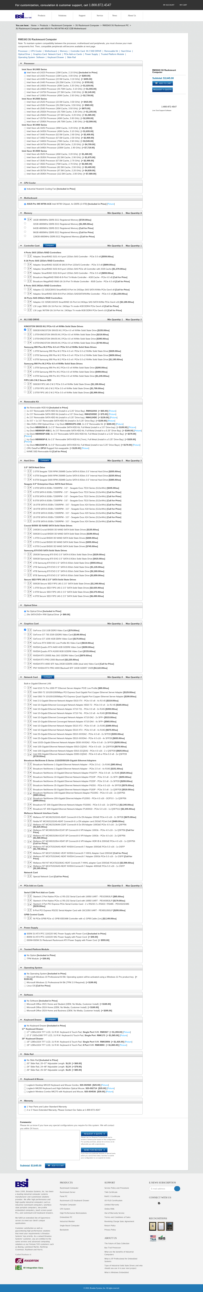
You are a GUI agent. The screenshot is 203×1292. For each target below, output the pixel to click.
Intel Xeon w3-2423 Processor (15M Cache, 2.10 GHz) (62, 72)
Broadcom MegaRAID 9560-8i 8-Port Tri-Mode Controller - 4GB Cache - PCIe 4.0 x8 (80, 277)
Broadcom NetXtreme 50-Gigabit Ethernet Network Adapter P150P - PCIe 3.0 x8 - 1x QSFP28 (83, 790)
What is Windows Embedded (116, 1272)
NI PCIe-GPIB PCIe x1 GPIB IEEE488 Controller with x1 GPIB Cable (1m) (75, 919)
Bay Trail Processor (112, 1248)
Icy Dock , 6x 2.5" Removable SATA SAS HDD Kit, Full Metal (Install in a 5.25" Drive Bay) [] (80, 435)
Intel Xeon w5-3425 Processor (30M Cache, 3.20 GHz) (59, 128)
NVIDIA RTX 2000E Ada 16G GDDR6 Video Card (62, 655)
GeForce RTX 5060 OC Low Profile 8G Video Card (63, 643)
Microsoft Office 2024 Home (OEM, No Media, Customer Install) (63, 1007)
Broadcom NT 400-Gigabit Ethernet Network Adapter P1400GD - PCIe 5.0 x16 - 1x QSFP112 (84, 809)
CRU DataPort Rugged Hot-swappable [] (58, 448)
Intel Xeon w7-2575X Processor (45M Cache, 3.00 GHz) (60, 118)
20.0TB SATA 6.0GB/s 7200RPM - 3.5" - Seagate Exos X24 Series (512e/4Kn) (77, 517)
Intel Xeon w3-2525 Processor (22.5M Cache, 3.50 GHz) (59, 102)
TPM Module (38, 958)
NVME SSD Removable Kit (47, 451)
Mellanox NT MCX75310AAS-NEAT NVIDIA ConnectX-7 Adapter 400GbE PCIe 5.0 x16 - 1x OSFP (79, 867)
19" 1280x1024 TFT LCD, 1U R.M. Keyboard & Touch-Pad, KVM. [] (77, 1045)
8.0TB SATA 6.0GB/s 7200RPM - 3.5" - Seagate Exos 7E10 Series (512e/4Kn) (77, 500)
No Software (42, 1001)
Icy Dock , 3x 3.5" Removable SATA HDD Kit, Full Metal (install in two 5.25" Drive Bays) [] (83, 445)
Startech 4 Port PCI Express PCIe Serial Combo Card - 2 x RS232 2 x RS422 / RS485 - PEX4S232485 (81, 905)
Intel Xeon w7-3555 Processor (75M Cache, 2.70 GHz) (59, 164)
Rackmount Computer (61, 25)
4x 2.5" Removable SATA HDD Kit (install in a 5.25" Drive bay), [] (72, 417)
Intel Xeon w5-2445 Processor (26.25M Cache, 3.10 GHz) (60, 82)
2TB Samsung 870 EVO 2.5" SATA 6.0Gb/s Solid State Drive (68, 567)
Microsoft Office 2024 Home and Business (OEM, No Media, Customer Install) (69, 1010)
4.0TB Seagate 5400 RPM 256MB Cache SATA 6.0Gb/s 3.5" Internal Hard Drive (77, 476)
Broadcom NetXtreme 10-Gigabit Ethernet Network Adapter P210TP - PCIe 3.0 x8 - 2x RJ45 (82, 773)
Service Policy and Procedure (116, 1188)
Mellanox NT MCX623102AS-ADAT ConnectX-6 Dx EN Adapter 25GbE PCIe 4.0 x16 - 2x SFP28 (84, 817)
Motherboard (51, 51)
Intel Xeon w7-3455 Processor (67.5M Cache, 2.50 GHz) (60, 138)
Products (41, 15)
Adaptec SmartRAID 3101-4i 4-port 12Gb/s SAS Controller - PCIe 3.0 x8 (73, 256)
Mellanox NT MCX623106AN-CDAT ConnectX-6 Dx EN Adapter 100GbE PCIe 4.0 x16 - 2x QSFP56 (79, 826)
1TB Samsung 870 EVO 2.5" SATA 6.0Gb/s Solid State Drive (67, 563)
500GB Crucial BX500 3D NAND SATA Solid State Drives (66, 534)
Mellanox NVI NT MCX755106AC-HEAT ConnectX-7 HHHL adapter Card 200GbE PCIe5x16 (83, 863)
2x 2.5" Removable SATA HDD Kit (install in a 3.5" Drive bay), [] (71, 414)
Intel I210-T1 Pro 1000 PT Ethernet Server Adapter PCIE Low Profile (71, 688)
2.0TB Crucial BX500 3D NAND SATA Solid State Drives (65, 542)
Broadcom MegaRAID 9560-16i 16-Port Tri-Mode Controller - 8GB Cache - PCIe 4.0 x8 (81, 281)
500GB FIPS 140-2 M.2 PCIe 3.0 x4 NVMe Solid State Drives (69, 384)
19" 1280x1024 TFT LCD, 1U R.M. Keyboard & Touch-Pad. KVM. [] (79, 1042)
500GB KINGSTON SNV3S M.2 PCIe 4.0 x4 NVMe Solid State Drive (71, 330)
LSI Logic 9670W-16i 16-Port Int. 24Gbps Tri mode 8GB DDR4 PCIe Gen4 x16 (77, 310)
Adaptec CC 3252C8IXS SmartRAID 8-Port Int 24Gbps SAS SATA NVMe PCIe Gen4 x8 (81, 290)
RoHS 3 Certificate (112, 1196)
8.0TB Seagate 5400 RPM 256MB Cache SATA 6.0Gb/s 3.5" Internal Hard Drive (77, 480)
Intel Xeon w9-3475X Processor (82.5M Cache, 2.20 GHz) (61, 144)
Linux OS (38, 985)
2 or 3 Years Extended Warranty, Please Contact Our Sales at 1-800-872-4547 (63, 1110)
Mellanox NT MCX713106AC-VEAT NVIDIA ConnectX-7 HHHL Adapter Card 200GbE (80, 853)
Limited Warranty (111, 1205)
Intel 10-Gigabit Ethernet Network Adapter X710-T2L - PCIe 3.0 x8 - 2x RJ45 (75, 709)
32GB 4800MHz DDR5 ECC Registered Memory (63, 224)
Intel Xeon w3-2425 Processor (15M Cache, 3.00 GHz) (58, 76)
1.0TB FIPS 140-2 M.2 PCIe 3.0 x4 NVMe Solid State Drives (68, 388)
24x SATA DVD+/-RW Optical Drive (48, 614)
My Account (168, 5)
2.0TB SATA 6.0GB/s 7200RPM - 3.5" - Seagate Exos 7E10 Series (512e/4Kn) (76, 488)
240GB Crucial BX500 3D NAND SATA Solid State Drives (66, 530)
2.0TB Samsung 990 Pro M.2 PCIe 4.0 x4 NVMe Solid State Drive (70, 372)
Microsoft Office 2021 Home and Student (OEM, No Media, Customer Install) (69, 1004)
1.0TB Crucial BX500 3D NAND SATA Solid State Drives (65, 538)
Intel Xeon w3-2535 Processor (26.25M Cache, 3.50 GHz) (60, 105)
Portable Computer (68, 1205)
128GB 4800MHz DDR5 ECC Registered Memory (64, 236)
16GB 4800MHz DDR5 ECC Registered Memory (62, 220)
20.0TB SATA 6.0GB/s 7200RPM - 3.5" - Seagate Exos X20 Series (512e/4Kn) (77, 513)
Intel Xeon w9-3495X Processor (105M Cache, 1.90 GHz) (61, 147)
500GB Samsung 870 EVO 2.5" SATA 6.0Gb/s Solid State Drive (69, 559)
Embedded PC (66, 1217)
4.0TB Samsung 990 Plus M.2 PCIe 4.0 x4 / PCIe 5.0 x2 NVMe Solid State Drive (78, 359)
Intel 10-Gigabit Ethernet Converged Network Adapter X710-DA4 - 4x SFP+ (74, 721)
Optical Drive (24, 54)
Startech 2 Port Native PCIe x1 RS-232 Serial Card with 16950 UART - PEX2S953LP (78, 896)
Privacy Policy (110, 1230)
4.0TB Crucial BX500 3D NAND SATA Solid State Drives (65, 546)
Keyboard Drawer (56, 57)
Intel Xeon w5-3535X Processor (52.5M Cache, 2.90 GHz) (61, 157)
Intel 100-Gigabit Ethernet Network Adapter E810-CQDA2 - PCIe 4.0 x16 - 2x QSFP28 (80, 747)
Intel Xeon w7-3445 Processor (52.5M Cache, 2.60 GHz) (60, 134)
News (114, 15)
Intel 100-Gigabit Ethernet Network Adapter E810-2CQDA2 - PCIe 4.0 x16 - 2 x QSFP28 (80, 751)
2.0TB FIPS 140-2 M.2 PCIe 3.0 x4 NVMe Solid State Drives (68, 392)
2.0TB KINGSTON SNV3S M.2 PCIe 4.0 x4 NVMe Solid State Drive (71, 339)
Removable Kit (111, 51)
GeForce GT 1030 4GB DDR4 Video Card (59, 639)
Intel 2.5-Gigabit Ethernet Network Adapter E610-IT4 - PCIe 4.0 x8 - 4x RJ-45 (75, 701)
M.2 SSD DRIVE (93, 51)
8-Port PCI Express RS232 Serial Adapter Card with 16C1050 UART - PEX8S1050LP (79, 910)
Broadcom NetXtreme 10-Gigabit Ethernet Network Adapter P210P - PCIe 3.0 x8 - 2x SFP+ (82, 777)
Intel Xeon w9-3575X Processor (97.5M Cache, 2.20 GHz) (61, 170)
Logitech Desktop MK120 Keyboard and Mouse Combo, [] (68, 1085)
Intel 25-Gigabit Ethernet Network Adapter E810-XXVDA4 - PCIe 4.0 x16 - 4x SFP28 (79, 738)
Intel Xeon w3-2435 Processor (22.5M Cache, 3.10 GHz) (59, 79)
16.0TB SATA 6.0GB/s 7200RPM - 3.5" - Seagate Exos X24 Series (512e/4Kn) (77, 505)
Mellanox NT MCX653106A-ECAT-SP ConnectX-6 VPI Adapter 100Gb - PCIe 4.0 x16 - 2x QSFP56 (79, 837)
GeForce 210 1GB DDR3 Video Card (56, 630)
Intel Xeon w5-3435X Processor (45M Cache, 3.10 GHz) (60, 131)
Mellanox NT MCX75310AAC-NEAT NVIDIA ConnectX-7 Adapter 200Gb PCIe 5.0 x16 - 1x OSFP (82, 857)
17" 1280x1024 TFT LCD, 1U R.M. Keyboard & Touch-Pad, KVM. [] (79, 1032)
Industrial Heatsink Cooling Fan (51, 189)
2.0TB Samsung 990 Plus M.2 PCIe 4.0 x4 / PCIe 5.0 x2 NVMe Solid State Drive (77, 355)
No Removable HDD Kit (47, 407)
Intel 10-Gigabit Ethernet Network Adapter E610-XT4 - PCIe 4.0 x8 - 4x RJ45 (75, 730)
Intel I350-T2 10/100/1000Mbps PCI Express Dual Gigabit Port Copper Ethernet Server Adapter (84, 692)
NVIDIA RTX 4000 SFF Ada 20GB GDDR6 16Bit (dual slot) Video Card (73, 664)
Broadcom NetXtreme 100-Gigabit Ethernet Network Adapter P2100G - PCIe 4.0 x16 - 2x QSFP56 (79, 794)
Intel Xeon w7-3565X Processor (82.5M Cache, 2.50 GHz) (61, 167)
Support (82, 15)
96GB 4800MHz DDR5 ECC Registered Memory (63, 232)
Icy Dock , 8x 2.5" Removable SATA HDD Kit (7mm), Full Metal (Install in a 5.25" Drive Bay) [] (80, 440)
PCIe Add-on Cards (73, 54)
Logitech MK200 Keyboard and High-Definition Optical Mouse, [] (71, 1088)
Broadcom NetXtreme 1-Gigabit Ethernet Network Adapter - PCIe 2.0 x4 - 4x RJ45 (78, 769)
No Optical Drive (44, 611)
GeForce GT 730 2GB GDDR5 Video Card (59, 635)
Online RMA (109, 1209)
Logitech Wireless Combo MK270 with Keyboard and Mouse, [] (70, 1091)
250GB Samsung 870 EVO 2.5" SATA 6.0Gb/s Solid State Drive (69, 554)
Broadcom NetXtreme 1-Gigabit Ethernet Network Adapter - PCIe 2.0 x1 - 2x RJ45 (77, 764)
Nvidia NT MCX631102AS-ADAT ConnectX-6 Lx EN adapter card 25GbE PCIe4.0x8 (78, 821)
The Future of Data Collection (116, 1243)
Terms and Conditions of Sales (117, 1217)
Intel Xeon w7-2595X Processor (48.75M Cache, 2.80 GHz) (61, 121)
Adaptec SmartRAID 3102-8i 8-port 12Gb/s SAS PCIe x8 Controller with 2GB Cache (79, 269)
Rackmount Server (67, 1192)
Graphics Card (40, 54)
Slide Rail (71, 57)
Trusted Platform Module (112, 54)
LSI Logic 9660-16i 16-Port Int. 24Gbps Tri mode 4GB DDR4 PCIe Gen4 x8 (76, 306)
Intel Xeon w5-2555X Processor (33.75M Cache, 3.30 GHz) (61, 112)
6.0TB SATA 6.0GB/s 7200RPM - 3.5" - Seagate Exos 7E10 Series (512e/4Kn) (77, 496)
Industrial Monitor (67, 1221)
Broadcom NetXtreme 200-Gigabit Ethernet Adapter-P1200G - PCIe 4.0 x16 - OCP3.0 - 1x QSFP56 (79, 799)
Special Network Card (51, 876)
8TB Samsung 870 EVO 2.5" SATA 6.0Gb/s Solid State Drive (68, 575)
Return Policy (109, 1225)
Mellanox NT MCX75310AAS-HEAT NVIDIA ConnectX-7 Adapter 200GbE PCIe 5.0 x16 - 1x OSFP (79, 848)
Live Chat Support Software (161, 110)
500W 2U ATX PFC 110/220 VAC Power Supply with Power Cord (66, 933)
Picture (111, 204)
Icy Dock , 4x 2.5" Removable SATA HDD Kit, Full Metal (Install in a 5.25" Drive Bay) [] (84, 430)
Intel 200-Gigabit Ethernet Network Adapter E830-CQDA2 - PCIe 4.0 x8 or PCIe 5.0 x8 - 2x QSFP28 (80, 755)
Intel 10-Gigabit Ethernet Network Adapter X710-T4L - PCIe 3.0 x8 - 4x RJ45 (75, 713)
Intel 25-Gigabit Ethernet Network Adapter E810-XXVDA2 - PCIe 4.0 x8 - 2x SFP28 (78, 734)
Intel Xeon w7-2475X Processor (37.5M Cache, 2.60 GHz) (61, 92)
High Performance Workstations (73, 1213)
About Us (132, 15)
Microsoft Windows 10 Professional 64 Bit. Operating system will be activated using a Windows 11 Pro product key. (80, 978)
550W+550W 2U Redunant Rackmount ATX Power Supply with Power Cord (68, 940)
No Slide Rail (42, 1060)
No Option (41, 955)
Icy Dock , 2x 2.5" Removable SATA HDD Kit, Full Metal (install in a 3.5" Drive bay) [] (81, 427)
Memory (64, 51)
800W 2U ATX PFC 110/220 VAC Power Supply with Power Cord (62, 937)
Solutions (62, 15)
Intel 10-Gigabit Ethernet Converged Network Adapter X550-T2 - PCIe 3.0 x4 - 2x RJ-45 (80, 705)
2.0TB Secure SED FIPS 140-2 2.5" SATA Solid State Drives (68, 592)
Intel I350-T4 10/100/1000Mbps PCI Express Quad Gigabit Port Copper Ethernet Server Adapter (84, 696)
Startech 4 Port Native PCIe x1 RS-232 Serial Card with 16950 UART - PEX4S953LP (79, 901)
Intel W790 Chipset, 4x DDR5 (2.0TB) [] (71, 204)
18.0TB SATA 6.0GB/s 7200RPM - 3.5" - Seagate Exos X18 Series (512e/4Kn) (77, 509)
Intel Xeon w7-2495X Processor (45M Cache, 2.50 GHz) (60, 95)
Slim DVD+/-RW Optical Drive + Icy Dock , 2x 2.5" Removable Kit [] (75, 424)
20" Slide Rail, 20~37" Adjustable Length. (54, 1063)
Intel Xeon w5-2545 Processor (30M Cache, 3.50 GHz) (58, 108)
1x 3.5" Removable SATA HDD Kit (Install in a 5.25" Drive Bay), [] (71, 411)
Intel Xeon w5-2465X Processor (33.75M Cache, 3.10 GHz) (61, 89)
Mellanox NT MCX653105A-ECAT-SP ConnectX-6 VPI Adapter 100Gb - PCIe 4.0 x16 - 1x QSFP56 (83, 831)
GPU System (65, 1209)
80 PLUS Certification (113, 1200)
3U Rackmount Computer (87, 25)
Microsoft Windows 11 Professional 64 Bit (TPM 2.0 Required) (62, 982)
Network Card (54, 54)
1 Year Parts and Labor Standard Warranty (47, 1106)
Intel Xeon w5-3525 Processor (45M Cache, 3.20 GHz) (59, 154)
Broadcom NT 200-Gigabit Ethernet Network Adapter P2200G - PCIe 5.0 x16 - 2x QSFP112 (83, 805)
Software (40, 57)
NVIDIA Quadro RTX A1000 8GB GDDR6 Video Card (64, 651)
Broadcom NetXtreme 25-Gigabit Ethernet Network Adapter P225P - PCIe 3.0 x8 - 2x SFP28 (82, 781)
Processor (23, 51)
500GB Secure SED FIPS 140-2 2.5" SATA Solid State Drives (69, 584)
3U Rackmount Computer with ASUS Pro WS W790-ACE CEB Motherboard (51, 28)
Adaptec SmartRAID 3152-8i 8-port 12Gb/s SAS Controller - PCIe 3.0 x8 (73, 273)
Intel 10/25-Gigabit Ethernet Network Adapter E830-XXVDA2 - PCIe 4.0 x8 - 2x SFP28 (79, 742)
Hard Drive (126, 51)
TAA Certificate (110, 1192)
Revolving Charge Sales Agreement (119, 1221)
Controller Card (78, 51)
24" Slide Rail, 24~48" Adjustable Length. (54, 1066)
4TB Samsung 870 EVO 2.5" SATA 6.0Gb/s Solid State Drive (68, 571)
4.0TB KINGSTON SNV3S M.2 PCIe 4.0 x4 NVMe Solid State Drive (71, 343)
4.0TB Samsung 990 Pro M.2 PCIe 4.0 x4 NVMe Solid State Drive (71, 376)
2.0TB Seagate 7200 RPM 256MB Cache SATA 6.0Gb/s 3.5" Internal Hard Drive (77, 471)
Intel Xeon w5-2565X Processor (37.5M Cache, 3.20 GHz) (61, 115)
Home (34, 25)
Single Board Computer (70, 1225)
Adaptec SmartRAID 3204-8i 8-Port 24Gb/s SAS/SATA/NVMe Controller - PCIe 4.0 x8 (80, 294)
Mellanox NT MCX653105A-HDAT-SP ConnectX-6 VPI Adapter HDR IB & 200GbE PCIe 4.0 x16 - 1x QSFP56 (84, 842)
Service (100, 15)
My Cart (183, 5)
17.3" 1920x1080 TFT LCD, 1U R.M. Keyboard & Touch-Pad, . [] (77, 1035)
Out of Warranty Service (114, 1213)
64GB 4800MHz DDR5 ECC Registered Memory (63, 228)
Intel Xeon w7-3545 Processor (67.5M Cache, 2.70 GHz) (60, 160)
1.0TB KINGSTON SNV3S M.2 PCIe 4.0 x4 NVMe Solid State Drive (71, 334)
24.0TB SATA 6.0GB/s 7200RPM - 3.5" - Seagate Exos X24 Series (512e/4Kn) (77, 521)
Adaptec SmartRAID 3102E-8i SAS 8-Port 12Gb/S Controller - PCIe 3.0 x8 (74, 265)
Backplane (64, 1230)
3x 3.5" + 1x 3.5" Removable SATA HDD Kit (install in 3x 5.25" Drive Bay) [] (71, 421)
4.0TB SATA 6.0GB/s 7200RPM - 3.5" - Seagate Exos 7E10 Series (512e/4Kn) (77, 492)
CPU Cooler (36, 51)
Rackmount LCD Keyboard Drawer (74, 1200)
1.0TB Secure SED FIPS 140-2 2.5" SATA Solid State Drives (68, 588)
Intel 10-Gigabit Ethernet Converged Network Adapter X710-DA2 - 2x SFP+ (74, 717)
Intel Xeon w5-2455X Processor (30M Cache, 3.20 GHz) (60, 85)
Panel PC (63, 1196)
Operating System (26, 57)
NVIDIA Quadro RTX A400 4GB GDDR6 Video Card (63, 647)
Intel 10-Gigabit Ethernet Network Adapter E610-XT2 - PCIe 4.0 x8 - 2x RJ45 (75, 726)
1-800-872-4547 (169, 106)
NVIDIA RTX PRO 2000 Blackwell (56, 660)
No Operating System (46, 973)
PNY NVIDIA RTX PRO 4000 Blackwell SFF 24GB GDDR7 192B (70, 668)
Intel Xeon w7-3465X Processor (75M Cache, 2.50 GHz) (60, 141)
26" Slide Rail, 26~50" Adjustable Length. (54, 1070)
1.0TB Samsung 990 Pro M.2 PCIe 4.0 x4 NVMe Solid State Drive (70, 368)
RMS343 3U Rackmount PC (116, 25)
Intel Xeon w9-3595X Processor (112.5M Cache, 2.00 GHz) (61, 174)
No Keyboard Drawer (46, 1025)
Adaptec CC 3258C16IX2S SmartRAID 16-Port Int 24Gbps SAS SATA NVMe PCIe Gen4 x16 (83, 302)
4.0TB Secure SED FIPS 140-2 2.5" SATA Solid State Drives (68, 596)
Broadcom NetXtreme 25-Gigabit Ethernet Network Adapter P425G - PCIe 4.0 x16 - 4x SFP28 (83, 785)
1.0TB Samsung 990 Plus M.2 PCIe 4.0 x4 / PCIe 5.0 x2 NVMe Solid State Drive (77, 351)
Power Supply (91, 54)
